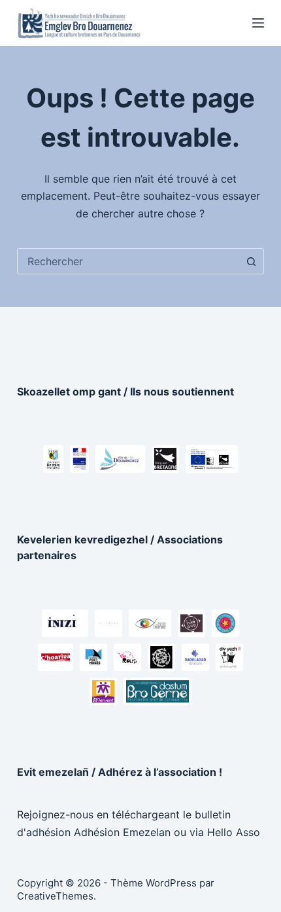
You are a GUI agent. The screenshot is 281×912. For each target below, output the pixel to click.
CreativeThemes (55, 896)
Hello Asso (233, 832)
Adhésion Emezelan (122, 832)
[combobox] (128, 261)
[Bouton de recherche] (251, 261)
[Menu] (258, 23)
